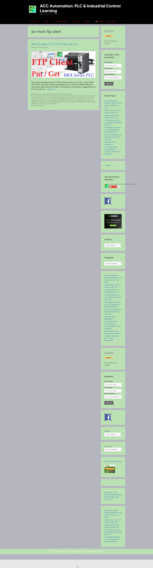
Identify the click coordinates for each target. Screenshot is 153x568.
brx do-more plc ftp (49, 96)
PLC (62, 94)
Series (46, 21)
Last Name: (108, 68)
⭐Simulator (99, 21)
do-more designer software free (56, 98)
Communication (47, 94)
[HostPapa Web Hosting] (109, 472)
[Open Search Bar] (122, 21)
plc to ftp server (71, 101)
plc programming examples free (55, 101)
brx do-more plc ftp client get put (66, 96)
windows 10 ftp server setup (48, 103)
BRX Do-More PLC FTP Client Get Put (54, 44)
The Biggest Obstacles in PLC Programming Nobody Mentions (112, 130)
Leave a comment (38, 105)
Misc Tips (76, 21)
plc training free (80, 101)
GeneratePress (99, 551)
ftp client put (69, 100)
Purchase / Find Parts (60, 21)
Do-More (55, 94)
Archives (107, 431)
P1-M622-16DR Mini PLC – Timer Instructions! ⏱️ (111, 338)
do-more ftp (70, 98)
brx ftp (39, 98)
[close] (77, 561)
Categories (108, 446)
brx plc (44, 98)
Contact (87, 21)
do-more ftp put (39, 100)
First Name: (108, 62)
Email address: (109, 74)
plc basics (89, 100)
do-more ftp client (79, 98)
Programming (34, 21)
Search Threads (112, 21)
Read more (51, 89)
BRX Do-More (37, 94)
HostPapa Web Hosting (112, 461)
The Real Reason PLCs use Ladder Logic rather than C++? (112, 122)
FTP (59, 94)
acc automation (38, 96)
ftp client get (60, 100)
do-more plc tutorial (50, 100)
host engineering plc (79, 100)
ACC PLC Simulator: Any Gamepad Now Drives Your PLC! (113, 137)
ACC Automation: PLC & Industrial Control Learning (80, 8)
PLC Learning (68, 94)
